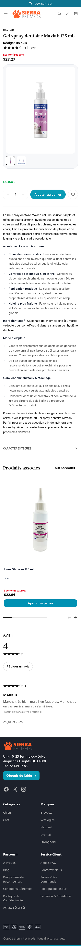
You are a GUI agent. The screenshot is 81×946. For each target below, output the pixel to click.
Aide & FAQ (48, 863)
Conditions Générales (17, 889)
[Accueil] (26, 13)
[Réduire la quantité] (7, 194)
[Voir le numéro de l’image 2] (21, 160)
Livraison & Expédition (55, 896)
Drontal (45, 835)
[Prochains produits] (75, 617)
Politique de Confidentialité (13, 898)
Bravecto (46, 812)
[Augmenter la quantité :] (23, 194)
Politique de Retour (53, 889)
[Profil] (67, 13)
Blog (6, 870)
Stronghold (48, 842)
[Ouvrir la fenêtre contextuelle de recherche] (59, 13)
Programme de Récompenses (13, 879)
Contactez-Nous (51, 870)
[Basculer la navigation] (5, 13)
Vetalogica (47, 820)
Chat (6, 820)
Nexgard (46, 827)
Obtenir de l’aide (21, 775)
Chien (7, 812)
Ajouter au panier (40, 603)
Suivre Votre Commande (48, 879)
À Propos (9, 863)
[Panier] (75, 13)
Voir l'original (33, 712)
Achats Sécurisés (14, 907)
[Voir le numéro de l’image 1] (10, 160)
